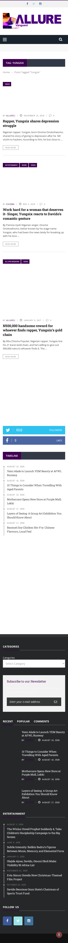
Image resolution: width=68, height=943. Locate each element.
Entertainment (11, 165)
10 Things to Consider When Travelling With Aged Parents (40, 753)
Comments (41, 721)
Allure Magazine (12, 261)
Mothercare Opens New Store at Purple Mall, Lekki (41, 772)
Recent (8, 721)
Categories (9, 657)
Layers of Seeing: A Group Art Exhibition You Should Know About (39, 794)
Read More (10, 147)
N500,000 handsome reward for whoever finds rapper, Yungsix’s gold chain (32, 330)
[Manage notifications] (59, 935)
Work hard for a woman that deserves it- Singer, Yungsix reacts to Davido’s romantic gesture (33, 214)
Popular (23, 721)
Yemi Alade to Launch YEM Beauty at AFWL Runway (34, 45)
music (24, 165)
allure (29, 802)
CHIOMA (10, 204)
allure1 (10, 115)
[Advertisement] (34, 392)
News (7, 84)
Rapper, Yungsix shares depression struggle (31, 123)
